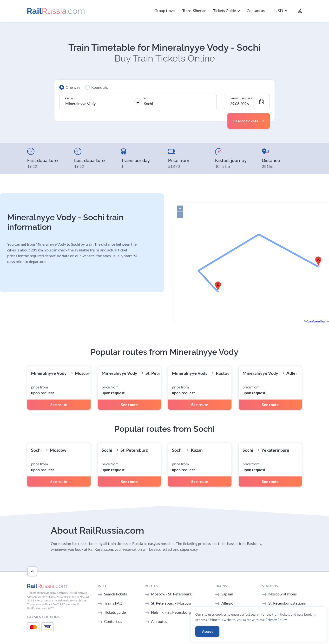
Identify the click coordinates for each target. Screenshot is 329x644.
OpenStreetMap (315, 321)
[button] (280, 11)
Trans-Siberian (194, 10)
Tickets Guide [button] (225, 10)
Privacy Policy (276, 620)
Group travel (165, 10)
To (145, 98)
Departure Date (241, 98)
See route (58, 404)
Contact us (256, 10)
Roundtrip (99, 87)
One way (73, 87)
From (69, 98)
